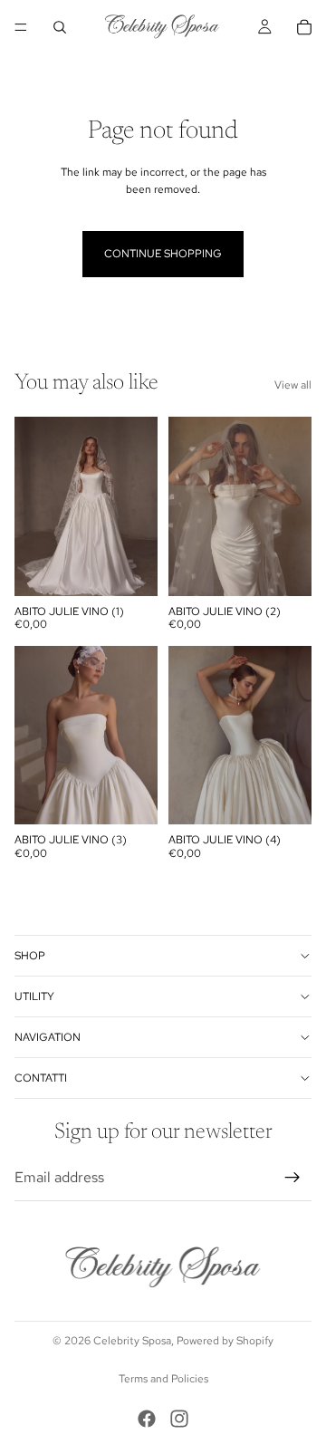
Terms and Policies (163, 1379)
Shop (29, 955)
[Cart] (304, 27)
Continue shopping (163, 253)
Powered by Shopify (225, 1340)
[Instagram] (179, 1419)
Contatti (40, 1077)
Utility (34, 995)
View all (293, 385)
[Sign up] (292, 1177)
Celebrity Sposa (132, 1340)
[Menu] (21, 27)
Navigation (47, 1036)
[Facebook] (147, 1419)
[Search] (60, 27)
